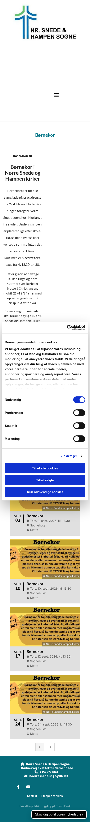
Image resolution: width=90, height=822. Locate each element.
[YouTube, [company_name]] (28, 787)
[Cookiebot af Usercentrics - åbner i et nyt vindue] (67, 327)
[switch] (79, 412)
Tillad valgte (45, 480)
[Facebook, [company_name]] (18, 787)
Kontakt (32, 796)
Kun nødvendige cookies (45, 492)
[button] (52, 95)
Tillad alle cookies (45, 468)
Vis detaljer (68, 455)
